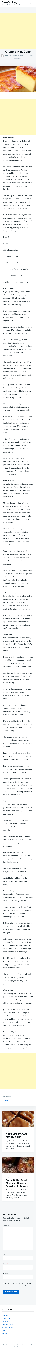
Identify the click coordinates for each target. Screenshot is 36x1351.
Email (5, 1264)
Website (5, 1273)
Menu (33, 3)
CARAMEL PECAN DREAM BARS (16, 1136)
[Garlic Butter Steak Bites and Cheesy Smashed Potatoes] (18, 1165)
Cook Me (8, 55)
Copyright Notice (7, 1324)
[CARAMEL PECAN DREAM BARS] (18, 1119)
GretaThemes (18, 1347)
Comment (7, 1226)
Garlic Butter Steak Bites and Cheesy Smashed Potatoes (17, 1183)
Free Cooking (9, 2)
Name (5, 1254)
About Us (5, 1315)
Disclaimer (5, 1330)
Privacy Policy (6, 1318)
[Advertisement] (18, 31)
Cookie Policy (6, 1321)
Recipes (5, 1100)
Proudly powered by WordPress (12, 1345)
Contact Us (5, 1333)
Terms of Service (7, 1327)
